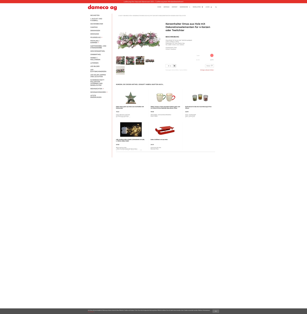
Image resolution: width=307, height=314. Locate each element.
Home (159, 7)
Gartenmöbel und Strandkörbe (98, 47)
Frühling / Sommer (94, 42)
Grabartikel (95, 54)
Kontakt (174, 7)
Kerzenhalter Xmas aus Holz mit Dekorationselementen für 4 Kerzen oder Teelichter (159, 15)
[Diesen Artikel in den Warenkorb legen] (174, 65)
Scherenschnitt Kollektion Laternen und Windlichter (97, 82)
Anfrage (166, 7)
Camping (94, 27)
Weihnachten (96, 89)
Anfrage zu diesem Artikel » (207, 70)
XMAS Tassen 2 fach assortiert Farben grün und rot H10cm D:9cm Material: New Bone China (165, 107)
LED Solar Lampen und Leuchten (98, 75)
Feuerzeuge (95, 37)
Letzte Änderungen (95, 96)
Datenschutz (91, 311)
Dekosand (94, 34)
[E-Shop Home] (102, 7)
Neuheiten (94, 15)
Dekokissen (95, 30)
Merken (209, 65)
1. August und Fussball (96, 19)
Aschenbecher (96, 24)
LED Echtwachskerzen (98, 70)
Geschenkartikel (97, 51)
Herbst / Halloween (95, 59)
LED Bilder (94, 66)
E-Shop (120, 15)
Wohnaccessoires (98, 92)
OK (216, 311)
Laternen (94, 63)
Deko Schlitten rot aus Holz (159, 139)
